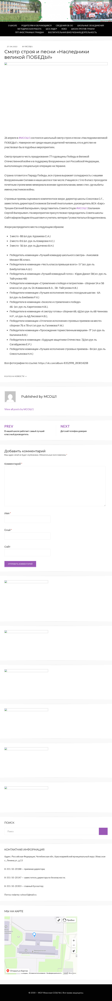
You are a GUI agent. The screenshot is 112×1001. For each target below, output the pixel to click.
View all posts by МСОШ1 (19, 409)
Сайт (7, 546)
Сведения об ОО (64, 25)
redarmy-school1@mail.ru (24, 894)
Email (8, 529)
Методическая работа (29, 29)
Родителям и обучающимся (36, 25)
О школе (12, 25)
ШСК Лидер (51, 29)
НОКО (64, 29)
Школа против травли (82, 29)
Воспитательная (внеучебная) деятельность (72, 32)
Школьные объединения (90, 25)
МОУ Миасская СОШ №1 (50, 992)
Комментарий (13, 463)
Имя (7, 513)
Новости (19, 376)
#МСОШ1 (24, 137)
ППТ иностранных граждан (29, 32)
